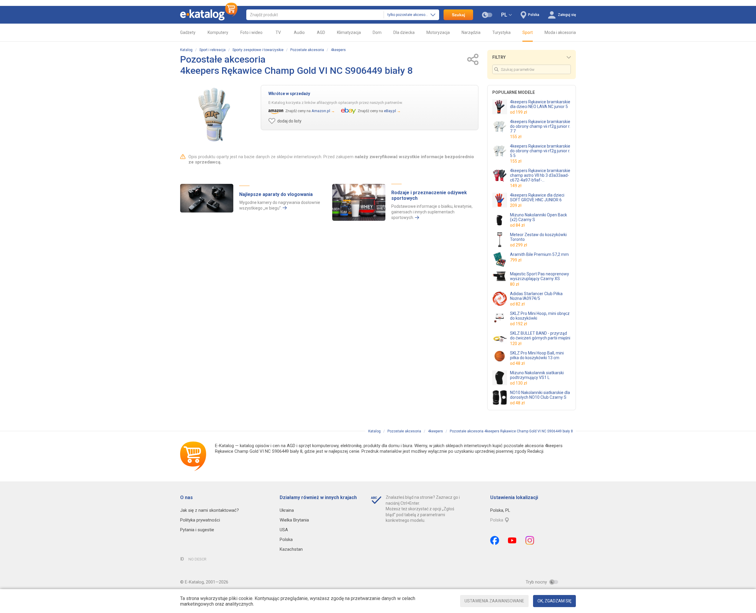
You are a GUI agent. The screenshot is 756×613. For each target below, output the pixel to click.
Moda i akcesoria (560, 32)
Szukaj (458, 14)
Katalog (186, 50)
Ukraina (287, 510)
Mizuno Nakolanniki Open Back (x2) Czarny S (538, 217)
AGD (321, 32)
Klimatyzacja (349, 32)
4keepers (338, 50)
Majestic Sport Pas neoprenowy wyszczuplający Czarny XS (539, 276)
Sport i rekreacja (212, 50)
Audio (299, 32)
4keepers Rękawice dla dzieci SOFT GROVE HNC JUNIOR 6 (537, 197)
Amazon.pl (321, 111)
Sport (527, 32)
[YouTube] (512, 540)
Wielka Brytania (294, 520)
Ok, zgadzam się (554, 601)
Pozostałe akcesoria (307, 50)
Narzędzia (471, 32)
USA (284, 529)
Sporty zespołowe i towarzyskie (258, 50)
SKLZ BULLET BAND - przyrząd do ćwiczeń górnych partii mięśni (540, 335)
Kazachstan (291, 549)
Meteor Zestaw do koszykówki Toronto (538, 237)
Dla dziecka (404, 32)
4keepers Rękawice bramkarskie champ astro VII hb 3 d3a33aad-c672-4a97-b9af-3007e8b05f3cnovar (540, 175)
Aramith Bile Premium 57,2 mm (539, 254)
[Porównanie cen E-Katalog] (208, 15)
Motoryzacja (438, 32)
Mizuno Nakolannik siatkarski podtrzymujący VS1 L (537, 375)
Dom (377, 32)
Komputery (218, 32)
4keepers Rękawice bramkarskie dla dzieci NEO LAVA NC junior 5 (540, 104)
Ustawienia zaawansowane (494, 601)
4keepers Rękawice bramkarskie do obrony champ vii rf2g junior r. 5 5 (540, 151)
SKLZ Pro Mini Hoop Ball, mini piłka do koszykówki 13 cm (537, 355)
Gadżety (187, 32)
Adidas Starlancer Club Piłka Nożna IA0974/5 (536, 296)
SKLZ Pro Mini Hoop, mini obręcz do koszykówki (540, 316)
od (518, 112)
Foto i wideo (251, 32)
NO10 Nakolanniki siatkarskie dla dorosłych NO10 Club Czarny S (540, 395)
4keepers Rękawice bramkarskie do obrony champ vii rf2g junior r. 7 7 (540, 126)
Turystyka (501, 32)
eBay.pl (390, 111)
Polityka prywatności (200, 520)
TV (278, 32)
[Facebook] (494, 540)
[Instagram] (529, 540)
